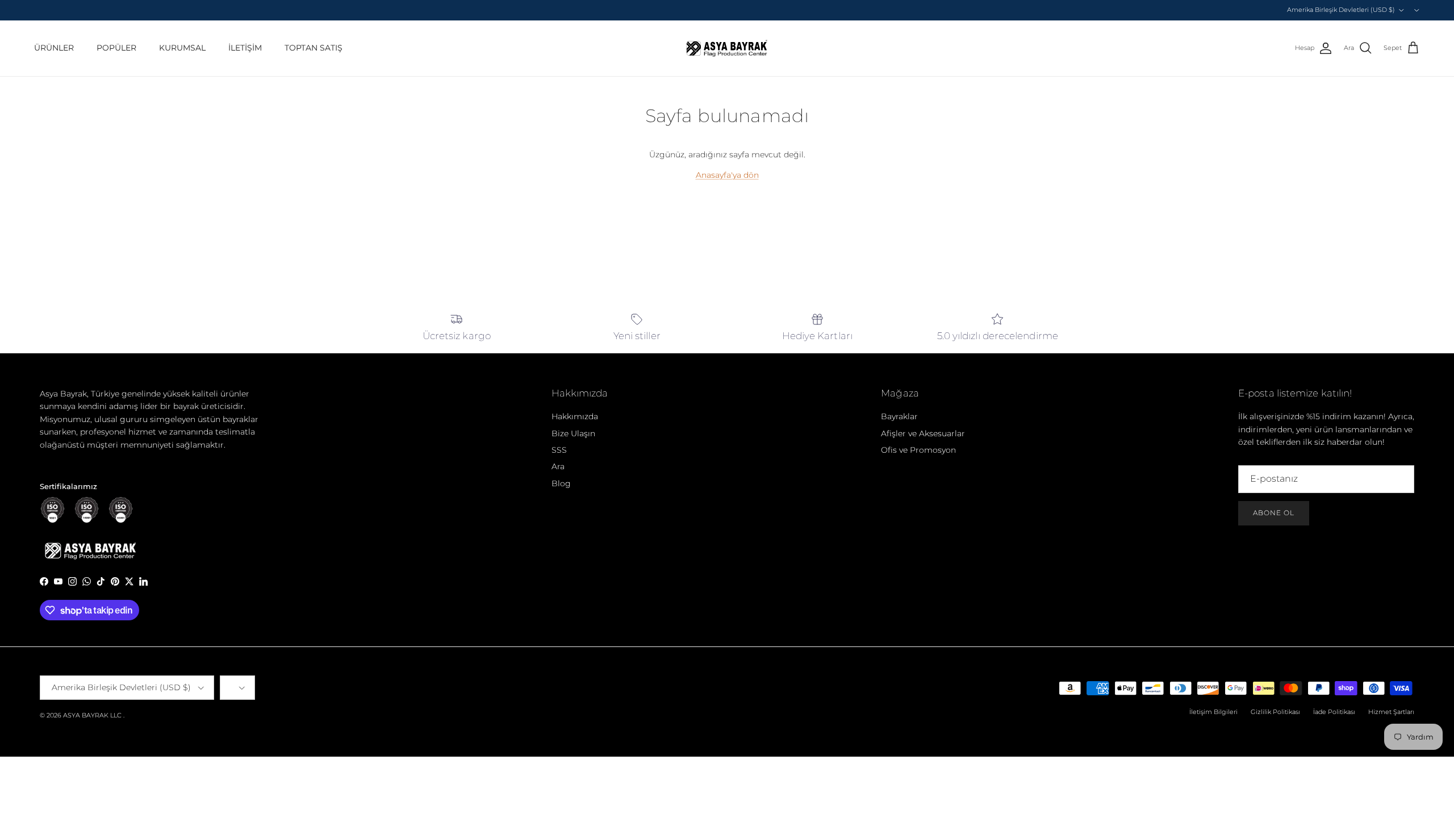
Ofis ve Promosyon (918, 450)
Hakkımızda (574, 416)
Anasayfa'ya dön (727, 175)
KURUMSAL (182, 48)
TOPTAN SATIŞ (313, 48)
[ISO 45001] (120, 510)
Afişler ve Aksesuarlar (923, 433)
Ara (558, 466)
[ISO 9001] (52, 510)
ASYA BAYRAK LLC (92, 715)
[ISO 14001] (86, 510)
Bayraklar (899, 416)
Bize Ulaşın (573, 433)
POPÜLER (116, 48)
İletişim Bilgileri (1213, 712)
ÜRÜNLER (54, 48)
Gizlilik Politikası (1275, 712)
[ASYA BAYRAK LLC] (727, 48)
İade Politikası (1334, 712)
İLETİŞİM (245, 48)
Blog (561, 483)
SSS (559, 450)
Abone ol (1273, 512)
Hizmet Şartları (1391, 712)
